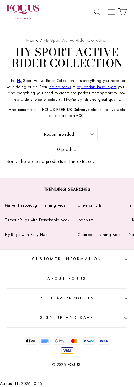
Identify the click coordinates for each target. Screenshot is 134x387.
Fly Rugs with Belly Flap (26, 235)
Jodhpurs (85, 220)
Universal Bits (89, 205)
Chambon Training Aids (99, 235)
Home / (34, 40)
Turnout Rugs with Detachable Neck (37, 220)
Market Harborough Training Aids (35, 205)
